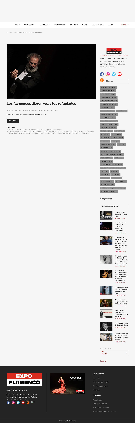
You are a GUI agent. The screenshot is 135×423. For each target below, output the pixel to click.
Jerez (104, 171)
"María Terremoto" (109, 114)
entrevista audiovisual (110, 151)
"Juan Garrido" (107, 110)
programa (121, 181)
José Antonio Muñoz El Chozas (53, 131)
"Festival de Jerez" (109, 100)
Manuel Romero (69, 133)
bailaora (116, 134)
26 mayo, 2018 (13, 110)
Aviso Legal (97, 400)
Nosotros (96, 390)
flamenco (106, 161)
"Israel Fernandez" (108, 104)
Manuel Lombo (56, 133)
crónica (105, 141)
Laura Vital (21, 133)
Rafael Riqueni (107, 188)
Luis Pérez (46, 110)
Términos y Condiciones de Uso (104, 411)
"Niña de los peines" (109, 120)
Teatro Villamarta (109, 191)
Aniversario (106, 131)
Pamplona (116, 178)
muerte (115, 174)
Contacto (96, 379)
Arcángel (119, 131)
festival (119, 157)
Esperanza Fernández (53, 129)
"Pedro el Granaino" (109, 124)
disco (121, 144)
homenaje (120, 167)
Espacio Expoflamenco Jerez (112, 154)
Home (8, 32)
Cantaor (105, 137)
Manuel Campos (32, 133)
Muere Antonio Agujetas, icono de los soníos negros (121, 302)
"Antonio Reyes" (108, 90)
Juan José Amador (87, 131)
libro (114, 171)
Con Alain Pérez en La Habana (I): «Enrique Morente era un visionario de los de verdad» (121, 260)
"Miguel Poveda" (107, 117)
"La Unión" (121, 110)
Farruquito (106, 157)
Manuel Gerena (44, 133)
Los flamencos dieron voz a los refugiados (41, 103)
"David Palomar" (107, 94)
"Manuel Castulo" (21, 129)
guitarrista (107, 167)
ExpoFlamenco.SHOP (101, 382)
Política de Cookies (100, 404)
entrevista (106, 147)
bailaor (105, 134)
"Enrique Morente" (108, 97)
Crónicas (28, 110)
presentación (107, 181)
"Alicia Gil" (10, 129)
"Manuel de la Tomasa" (36, 129)
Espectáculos (35, 110)
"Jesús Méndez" (107, 107)
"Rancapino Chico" (108, 127)
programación (107, 184)
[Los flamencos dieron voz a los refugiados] (51, 71)
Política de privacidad (101, 407)
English (104, 353)
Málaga (105, 178)
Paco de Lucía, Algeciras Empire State (121, 214)
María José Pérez (82, 133)
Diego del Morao (108, 144)
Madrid (105, 174)
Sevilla (120, 188)
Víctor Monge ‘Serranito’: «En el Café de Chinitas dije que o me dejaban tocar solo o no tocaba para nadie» (121, 243)
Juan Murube (12, 133)
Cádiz (115, 141)
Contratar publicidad (100, 386)
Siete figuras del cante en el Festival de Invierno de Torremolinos (120, 227)
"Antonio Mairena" (108, 87)
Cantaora (118, 137)
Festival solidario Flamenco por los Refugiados (24, 131)
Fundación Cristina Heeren (111, 164)
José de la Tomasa (73, 131)
